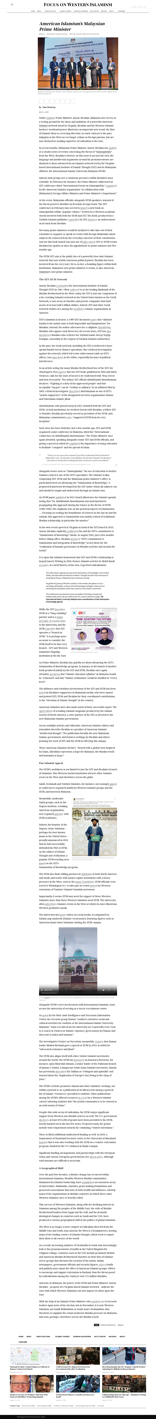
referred (74, 289)
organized (111, 185)
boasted (43, 1142)
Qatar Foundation (84, 881)
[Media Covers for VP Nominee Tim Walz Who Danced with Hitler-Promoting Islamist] (32, 1384)
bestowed (79, 1059)
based (42, 863)
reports (62, 371)
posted (47, 997)
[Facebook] (134, 4)
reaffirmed (73, 531)
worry (102, 1264)
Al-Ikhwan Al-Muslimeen (108, 1325)
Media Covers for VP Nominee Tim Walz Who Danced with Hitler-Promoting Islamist (29, 1396)
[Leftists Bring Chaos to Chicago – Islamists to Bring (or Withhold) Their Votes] (124, 1384)
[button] (12, 4)
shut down (57, 357)
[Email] (57, 101)
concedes (50, 628)
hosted (93, 885)
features (92, 219)
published (61, 497)
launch (84, 207)
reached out (97, 1301)
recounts (44, 565)
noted (42, 692)
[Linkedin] (52, 101)
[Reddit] (144, 4)
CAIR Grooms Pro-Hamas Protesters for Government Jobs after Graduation (73, 1368)
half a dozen (89, 241)
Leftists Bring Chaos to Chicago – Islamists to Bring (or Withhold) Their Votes (124, 1396)
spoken (113, 147)
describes (60, 609)
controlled (73, 219)
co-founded (62, 285)
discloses (44, 1119)
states (93, 319)
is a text (83, 1097)
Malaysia (120, 1325)
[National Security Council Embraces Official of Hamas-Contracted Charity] (32, 1356)
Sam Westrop (48, 107)
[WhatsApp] (73, 101)
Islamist (50, 117)
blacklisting (104, 327)
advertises (51, 904)
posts (63, 914)
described (74, 391)
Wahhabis (86, 874)
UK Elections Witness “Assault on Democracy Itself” (75, 1396)
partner (59, 813)
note (69, 417)
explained (74, 443)
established (88, 1182)
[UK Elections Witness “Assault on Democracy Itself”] (78, 1384)
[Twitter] (139, 4)
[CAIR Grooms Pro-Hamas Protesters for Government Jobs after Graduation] (78, 1356)
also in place (96, 1156)
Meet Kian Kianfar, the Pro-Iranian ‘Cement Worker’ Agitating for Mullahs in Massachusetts (124, 1368)
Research (42, 34)
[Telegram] (67, 101)
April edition (46, 710)
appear (113, 783)
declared (75, 538)
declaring (55, 674)
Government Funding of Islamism (57, 34)
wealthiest (79, 308)
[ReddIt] (62, 101)
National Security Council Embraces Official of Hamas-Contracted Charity (29, 1368)
